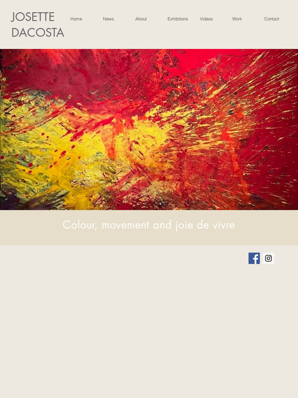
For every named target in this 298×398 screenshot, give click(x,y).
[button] (147, 19)
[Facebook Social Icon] (254, 258)
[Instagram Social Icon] (268, 258)
